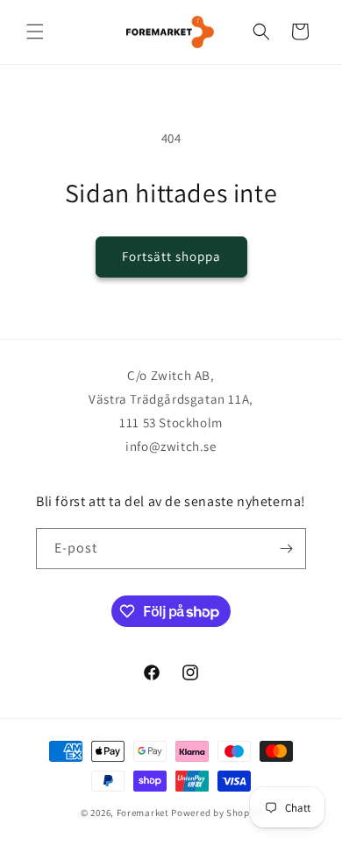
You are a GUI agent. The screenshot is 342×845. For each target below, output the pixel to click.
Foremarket (143, 812)
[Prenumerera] (286, 548)
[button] (35, 31)
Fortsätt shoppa (171, 256)
